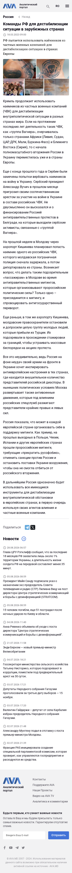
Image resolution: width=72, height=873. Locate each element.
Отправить (58, 835)
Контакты (39, 779)
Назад (26, 16)
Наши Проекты (42, 790)
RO (57, 6)
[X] (32, 527)
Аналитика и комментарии (50, 801)
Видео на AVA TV (43, 795)
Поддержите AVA (43, 784)
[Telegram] (27, 527)
